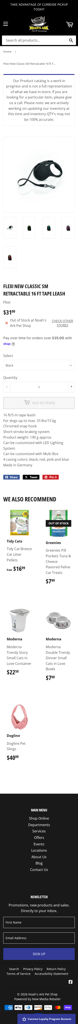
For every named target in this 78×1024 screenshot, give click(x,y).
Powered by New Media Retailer (37, 999)
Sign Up (39, 954)
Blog (39, 863)
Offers (39, 837)
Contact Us (39, 869)
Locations (39, 850)
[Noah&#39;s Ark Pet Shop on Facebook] (71, 982)
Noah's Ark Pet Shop (43, 994)
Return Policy (56, 969)
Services (39, 831)
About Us (39, 856)
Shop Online (39, 818)
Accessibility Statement (51, 974)
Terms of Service (18, 974)
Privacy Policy (32, 969)
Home (7, 51)
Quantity (10, 377)
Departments (39, 824)
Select (8, 355)
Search (14, 969)
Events (39, 844)
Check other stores (62, 323)
